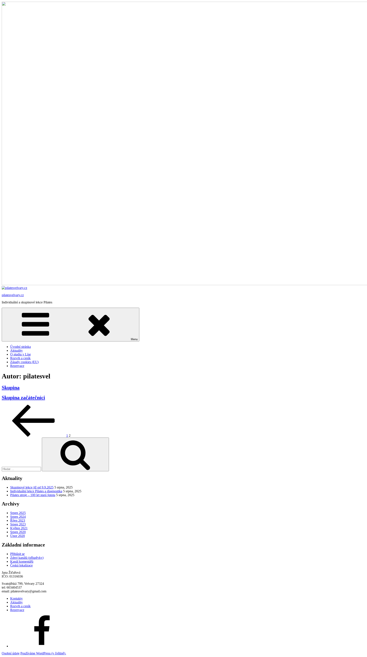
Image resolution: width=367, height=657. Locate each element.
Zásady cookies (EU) (24, 362)
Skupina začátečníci (23, 397)
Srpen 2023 (18, 524)
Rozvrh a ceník (20, 358)
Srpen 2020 (18, 532)
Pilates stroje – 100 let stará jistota (32, 495)
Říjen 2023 (17, 520)
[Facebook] (42, 646)
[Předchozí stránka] (33, 435)
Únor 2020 (17, 536)
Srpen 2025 (18, 513)
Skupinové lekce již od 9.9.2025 (32, 487)
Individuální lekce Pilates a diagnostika (36, 491)
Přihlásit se (17, 554)
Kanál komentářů (21, 561)
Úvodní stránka (20, 346)
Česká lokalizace (21, 565)
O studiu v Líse (20, 354)
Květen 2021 (19, 528)
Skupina (11, 387)
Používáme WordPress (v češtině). (43, 653)
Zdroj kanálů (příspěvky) (27, 557)
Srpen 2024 (18, 516)
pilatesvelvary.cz (13, 295)
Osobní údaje (11, 653)
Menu (134, 339)
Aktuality (16, 350)
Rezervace (17, 366)
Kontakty (16, 598)
